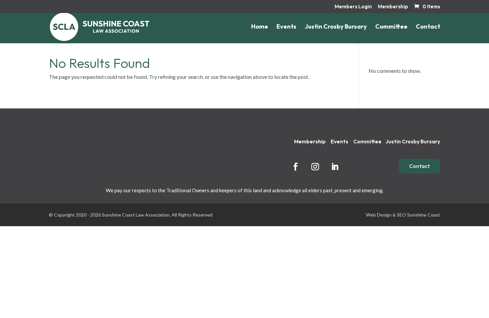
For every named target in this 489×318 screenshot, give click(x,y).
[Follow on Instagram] (315, 166)
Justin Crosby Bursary (336, 27)
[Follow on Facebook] (295, 166)
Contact (428, 27)
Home (259, 27)
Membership (393, 7)
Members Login (353, 7)
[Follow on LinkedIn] (334, 166)
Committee (391, 27)
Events (286, 27)
